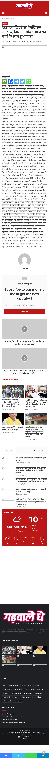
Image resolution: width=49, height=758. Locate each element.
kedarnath (38, 693)
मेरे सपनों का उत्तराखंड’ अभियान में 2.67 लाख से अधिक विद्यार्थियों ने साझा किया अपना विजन (10, 403)
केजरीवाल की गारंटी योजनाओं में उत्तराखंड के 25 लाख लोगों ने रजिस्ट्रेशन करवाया (31, 480)
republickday (7, 697)
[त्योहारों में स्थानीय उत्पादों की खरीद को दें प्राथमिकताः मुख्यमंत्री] (24, 668)
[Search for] (46, 13)
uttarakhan (37, 697)
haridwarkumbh (16, 693)
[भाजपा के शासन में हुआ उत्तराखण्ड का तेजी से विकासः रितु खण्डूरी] (8, 492)
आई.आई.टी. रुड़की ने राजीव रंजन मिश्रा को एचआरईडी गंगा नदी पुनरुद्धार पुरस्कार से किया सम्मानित (31, 501)
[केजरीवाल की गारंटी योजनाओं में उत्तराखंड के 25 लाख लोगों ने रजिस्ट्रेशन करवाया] (8, 482)
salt (15, 697)
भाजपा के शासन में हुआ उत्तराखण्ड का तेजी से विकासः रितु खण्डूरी (31, 490)
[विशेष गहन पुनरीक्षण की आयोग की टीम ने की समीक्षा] (9, 668)
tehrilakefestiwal (25, 697)
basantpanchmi (26, 685)
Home (5, 19)
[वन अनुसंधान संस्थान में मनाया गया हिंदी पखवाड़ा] (8, 461)
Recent (23, 450)
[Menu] (3, 13)
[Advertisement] (24, 575)
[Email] (4, 81)
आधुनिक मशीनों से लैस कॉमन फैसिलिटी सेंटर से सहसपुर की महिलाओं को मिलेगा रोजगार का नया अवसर (34, 431)
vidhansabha (18, 701)
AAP (4, 685)
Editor (6, 42)
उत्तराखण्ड (12, 19)
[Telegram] (16, 81)
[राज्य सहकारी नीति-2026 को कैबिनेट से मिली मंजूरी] (13, 419)
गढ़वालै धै (27, 731)
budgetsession (7, 689)
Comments (38, 450)
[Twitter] (22, 81)
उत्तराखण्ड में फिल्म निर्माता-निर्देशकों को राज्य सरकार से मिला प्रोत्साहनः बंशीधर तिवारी (31, 470)
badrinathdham (13, 685)
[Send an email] (9, 42)
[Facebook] (10, 81)
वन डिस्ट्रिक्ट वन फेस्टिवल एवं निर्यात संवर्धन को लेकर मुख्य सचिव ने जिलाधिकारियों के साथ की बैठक (36, 403)
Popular (9, 450)
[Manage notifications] (43, 753)
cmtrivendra (19, 689)
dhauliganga (30, 689)
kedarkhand (28, 693)
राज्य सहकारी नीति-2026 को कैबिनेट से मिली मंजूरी (12, 428)
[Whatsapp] (28, 81)
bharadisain (38, 685)
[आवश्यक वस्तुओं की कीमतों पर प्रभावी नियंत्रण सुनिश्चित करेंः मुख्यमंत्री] (24, 659)
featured (40, 689)
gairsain (5, 693)
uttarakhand (7, 701)
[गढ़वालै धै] (24, 6)
